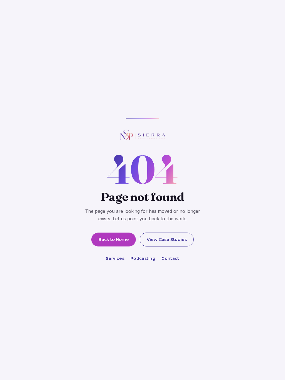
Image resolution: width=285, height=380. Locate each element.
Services (115, 258)
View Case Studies (167, 239)
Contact (170, 258)
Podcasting (143, 258)
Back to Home (114, 239)
